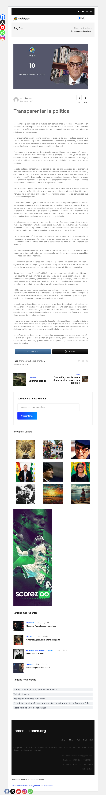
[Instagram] (2, 38)
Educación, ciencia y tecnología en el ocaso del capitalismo (66, 380)
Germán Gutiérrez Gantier (31, 361)
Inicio (63, 740)
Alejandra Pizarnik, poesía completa (41, 626)
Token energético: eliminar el (38, 668)
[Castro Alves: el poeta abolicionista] (18, 654)
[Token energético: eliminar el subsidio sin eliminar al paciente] (18, 668)
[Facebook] (2, 17)
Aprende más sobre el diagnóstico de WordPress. (32, 785)
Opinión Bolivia (21, 364)
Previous (32, 378)
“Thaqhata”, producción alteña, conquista (43, 640)
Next (78, 374)
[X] (2, 22)
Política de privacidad (85, 740)
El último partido (37, 380)
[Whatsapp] (2, 32)
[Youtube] (2, 27)
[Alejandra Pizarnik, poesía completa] (18, 626)
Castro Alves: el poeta (35, 654)
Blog (71, 740)
